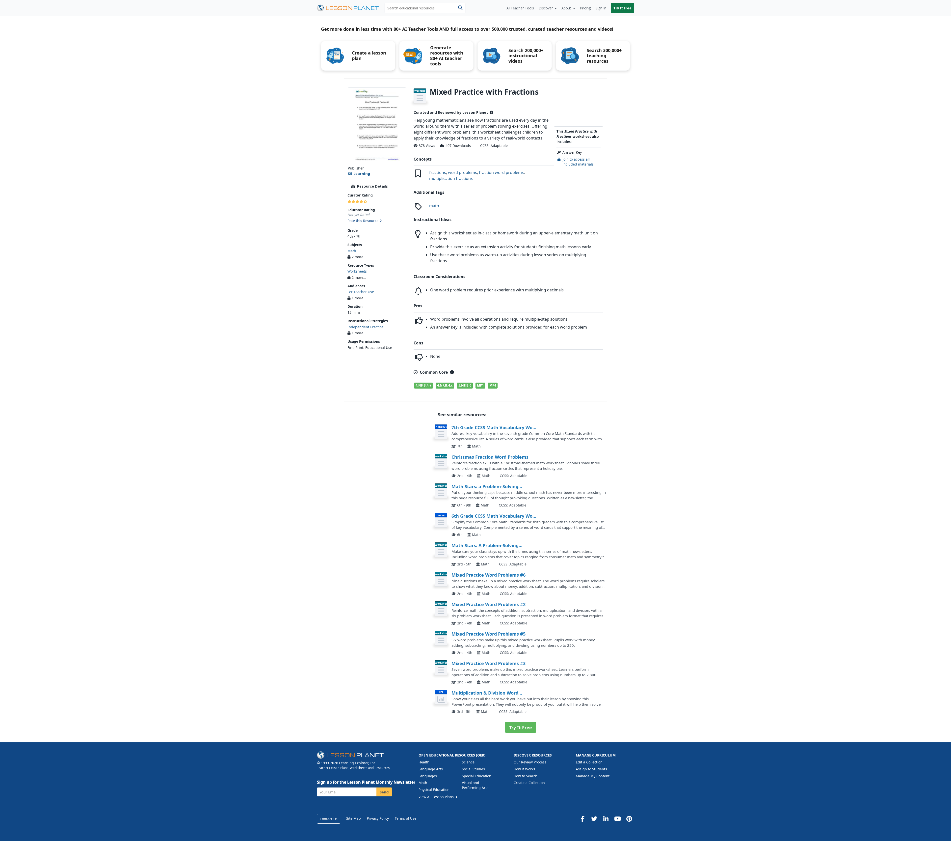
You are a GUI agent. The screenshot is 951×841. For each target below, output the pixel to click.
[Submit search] (460, 8)
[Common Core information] (452, 372)
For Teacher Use (360, 291)
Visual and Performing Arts (475, 785)
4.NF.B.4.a (423, 385)
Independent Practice (365, 327)
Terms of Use (405, 818)
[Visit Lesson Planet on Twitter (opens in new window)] (594, 819)
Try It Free (622, 8)
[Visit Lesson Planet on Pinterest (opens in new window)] (629, 819)
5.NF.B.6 (464, 385)
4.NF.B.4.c (445, 385)
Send (384, 791)
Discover (546, 8)
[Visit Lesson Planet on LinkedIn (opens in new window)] (606, 819)
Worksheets (357, 271)
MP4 (492, 385)
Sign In (601, 8)
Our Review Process (530, 762)
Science (468, 762)
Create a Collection (529, 782)
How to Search (525, 776)
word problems (462, 172)
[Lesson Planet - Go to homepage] (350, 8)
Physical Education (434, 789)
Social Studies (473, 769)
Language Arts (431, 769)
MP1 (480, 385)
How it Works (524, 769)
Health (424, 762)
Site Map (353, 818)
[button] (376, 221)
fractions (437, 172)
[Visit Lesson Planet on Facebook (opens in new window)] (582, 819)
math (434, 205)
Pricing (585, 8)
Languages (428, 776)
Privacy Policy (378, 818)
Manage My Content (592, 776)
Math (351, 251)
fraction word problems (501, 172)
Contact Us (329, 818)
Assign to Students (591, 769)
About (566, 8)
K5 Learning (359, 173)
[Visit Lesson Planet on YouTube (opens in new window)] (617, 819)
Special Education (476, 776)
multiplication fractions (451, 178)
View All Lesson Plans (437, 796)
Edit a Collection (589, 762)
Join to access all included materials (578, 162)
